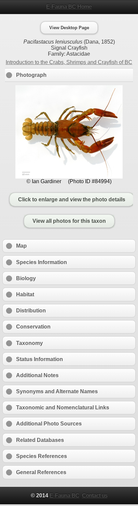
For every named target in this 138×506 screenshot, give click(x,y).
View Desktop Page (69, 28)
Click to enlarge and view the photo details (72, 199)
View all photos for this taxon (69, 221)
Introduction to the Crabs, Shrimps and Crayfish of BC (69, 62)
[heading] (69, 7)
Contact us (95, 495)
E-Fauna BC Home (69, 6)
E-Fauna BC (64, 495)
